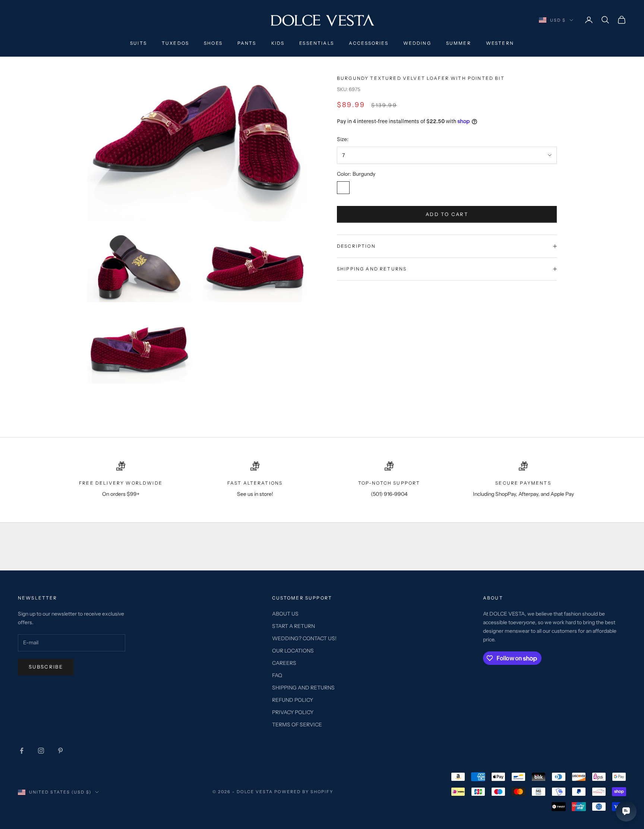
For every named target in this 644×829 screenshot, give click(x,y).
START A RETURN (293, 626)
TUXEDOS (175, 43)
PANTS (246, 43)
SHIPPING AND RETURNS (303, 687)
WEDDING (417, 43)
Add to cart (447, 214)
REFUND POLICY (292, 700)
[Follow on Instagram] (41, 750)
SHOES (213, 43)
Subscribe (46, 667)
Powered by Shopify (304, 791)
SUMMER (458, 43)
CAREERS (284, 663)
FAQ (277, 675)
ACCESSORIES (368, 43)
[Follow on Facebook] (21, 750)
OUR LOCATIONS (293, 650)
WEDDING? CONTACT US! (304, 638)
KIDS (278, 43)
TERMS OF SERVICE (297, 724)
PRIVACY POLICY (292, 712)
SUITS (138, 43)
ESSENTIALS (316, 43)
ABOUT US (285, 613)
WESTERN (500, 43)
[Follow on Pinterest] (60, 750)
